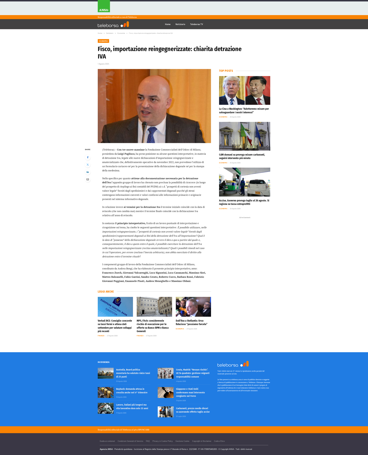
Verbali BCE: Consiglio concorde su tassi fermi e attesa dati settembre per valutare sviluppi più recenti (115, 326)
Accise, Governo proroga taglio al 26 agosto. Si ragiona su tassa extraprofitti (244, 202)
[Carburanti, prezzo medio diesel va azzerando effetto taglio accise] (166, 411)
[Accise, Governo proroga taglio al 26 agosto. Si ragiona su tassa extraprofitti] (244, 182)
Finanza (101, 336)
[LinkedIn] (88, 172)
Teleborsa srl (128, 429)
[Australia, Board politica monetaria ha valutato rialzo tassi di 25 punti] (106, 373)
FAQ (148, 441)
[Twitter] (88, 164)
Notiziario (180, 24)
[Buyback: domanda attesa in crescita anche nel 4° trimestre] (106, 392)
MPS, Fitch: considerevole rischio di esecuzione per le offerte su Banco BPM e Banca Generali (153, 326)
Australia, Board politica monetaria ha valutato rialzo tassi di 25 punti (133, 373)
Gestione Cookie (182, 441)
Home (168, 24)
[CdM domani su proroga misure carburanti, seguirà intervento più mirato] (244, 136)
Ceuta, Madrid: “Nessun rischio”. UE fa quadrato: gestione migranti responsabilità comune (192, 373)
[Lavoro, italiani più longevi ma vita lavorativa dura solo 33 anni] (106, 408)
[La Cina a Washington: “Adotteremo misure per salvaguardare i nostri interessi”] (244, 90)
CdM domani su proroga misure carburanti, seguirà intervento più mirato (242, 156)
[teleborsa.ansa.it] (113, 24)
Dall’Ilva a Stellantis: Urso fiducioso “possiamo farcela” (191, 322)
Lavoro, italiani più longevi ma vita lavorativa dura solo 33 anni (132, 406)
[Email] (88, 179)
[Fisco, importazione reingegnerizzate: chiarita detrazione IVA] (154, 106)
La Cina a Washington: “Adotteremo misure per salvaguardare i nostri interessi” (244, 110)
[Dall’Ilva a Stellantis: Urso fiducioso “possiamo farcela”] (193, 307)
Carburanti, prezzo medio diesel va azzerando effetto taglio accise (193, 410)
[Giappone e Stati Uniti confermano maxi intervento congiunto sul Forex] (166, 392)
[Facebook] (88, 157)
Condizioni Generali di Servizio (130, 441)
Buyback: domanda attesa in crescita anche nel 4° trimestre (131, 390)
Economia (103, 41)
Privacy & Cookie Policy (163, 441)
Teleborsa (132, 17)
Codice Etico (219, 441)
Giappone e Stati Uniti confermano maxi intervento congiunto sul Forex (190, 392)
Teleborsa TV (196, 24)
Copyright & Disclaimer (201, 441)
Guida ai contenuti (107, 441)
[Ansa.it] (104, 7)
